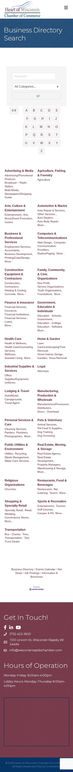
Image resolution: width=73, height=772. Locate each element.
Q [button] (34, 134)
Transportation (15, 529)
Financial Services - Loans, (16, 320)
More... (41, 225)
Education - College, (49, 323)
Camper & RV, (45, 513)
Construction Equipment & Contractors (14, 274)
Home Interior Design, (50, 354)
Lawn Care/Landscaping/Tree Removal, (51, 347)
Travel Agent (12, 403)
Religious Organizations (15, 482)
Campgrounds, (13, 399)
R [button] (42, 134)
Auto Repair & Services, (51, 210)
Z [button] (41, 151)
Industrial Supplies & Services (19, 368)
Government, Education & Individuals (46, 307)
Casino (9, 222)
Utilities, (9, 453)
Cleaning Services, (16, 429)
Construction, (12, 283)
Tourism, (61, 506)
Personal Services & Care (19, 422)
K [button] (26, 126)
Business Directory (22, 569)
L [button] (33, 126)
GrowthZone (54, 766)
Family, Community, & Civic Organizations (51, 274)
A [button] (26, 110)
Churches (10, 489)
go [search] (38, 95)
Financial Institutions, (17, 314)
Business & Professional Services (14, 238)
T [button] (57, 134)
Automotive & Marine (52, 205)
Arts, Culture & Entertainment (15, 208)
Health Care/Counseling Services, (19, 349)
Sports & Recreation (51, 501)
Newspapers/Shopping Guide (18, 195)
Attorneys (43, 371)
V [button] (34, 143)
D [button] (49, 110)
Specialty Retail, (14, 510)
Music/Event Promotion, (19, 218)
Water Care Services (17, 461)
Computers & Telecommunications (52, 235)
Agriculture (43, 179)
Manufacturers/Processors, (53, 404)
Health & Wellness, (16, 343)
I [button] (49, 118)
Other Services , (47, 214)
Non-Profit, (43, 283)
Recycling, (21, 453)
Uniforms (10, 382)
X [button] (49, 143)
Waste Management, (17, 457)
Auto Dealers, (45, 217)
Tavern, (53, 493)
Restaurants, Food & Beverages (52, 482)
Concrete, (10, 294)
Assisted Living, (14, 358)
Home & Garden (48, 338)
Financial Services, (16, 307)
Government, (45, 319)
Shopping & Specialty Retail (16, 503)
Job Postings (31, 573)
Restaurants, (45, 489)
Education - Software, (50, 326)
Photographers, (14, 436)
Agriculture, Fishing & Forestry (51, 173)
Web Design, (45, 242)
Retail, (28, 510)
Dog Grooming (46, 435)
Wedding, (10, 514)
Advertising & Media (19, 170)
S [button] (49, 134)
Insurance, (11, 310)
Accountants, (12, 250)
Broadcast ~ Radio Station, (16, 184)
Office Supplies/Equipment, (17, 377)
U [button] (26, 143)
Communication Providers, (46, 248)
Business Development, (19, 254)
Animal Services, (47, 424)
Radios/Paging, (46, 253)
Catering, (42, 493)
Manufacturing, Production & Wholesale (48, 395)
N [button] (49, 126)
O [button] (56, 126)
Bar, (56, 489)
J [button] (56, 118)
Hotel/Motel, (12, 395)
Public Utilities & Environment (16, 447)
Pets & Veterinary (49, 420)
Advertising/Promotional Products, (19, 177)
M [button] (41, 126)
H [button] (42, 118)
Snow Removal (58, 358)
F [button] (27, 118)
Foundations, (45, 294)
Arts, (26, 214)
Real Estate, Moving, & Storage (51, 447)
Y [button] (57, 143)
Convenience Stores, (17, 517)
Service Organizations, (50, 286)
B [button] (34, 110)
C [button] (41, 110)
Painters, (10, 432)
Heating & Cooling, (16, 290)
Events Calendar (45, 569)
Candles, (42, 358)
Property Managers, (49, 464)
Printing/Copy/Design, (17, 257)
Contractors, (12, 286)
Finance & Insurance (19, 302)
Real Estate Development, (45, 459)
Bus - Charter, (13, 534)
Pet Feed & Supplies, (49, 428)
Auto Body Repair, (48, 221)
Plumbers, (22, 432)
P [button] (26, 134)
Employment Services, (18, 246)
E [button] (57, 110)
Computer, (60, 242)
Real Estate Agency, (49, 453)
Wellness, (10, 354)
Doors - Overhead (48, 411)
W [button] (41, 143)
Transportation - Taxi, (17, 537)
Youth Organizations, (49, 290)
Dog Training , (45, 432)
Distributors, (44, 408)
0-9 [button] (14, 110)
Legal (41, 366)
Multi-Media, (12, 190)
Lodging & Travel (17, 391)
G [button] (35, 118)
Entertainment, (13, 214)
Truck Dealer (12, 541)
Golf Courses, (45, 509)
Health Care (13, 338)
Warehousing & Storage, (51, 468)
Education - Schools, (49, 315)
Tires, (25, 534)
